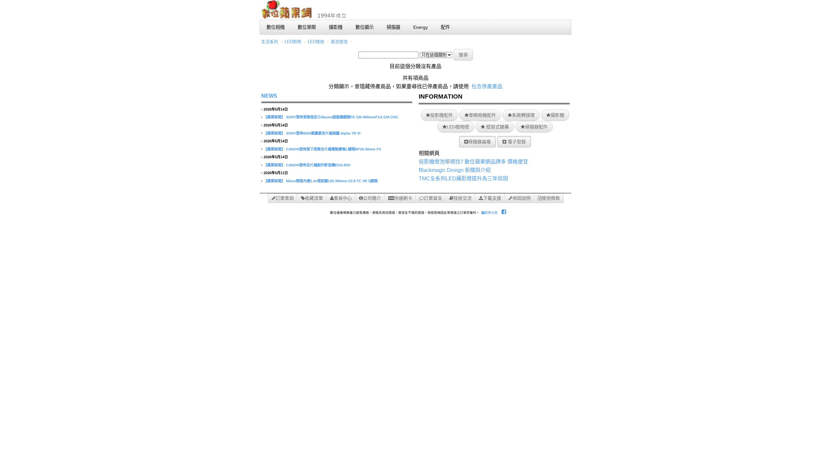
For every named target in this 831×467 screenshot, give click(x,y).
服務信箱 (491, 212)
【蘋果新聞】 (274, 117)
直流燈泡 (339, 42)
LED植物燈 (458, 126)
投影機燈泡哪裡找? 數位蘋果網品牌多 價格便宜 (473, 161)
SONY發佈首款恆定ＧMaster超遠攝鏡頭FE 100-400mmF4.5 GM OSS (342, 117)
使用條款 (551, 198)
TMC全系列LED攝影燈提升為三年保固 (463, 178)
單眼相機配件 (482, 115)
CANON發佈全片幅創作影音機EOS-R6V (318, 165)
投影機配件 (441, 115)
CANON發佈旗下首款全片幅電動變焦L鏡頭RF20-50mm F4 (333, 149)
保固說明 (522, 198)
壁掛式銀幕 (497, 126)
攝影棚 (557, 115)
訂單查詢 (285, 198)
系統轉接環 (523, 115)
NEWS (269, 96)
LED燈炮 (316, 42)
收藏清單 (314, 198)
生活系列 (269, 42)
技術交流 (462, 198)
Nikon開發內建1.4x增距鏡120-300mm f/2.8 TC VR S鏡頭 (332, 181)
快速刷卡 (403, 198)
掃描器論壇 (479, 141)
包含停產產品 (486, 86)
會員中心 (343, 198)
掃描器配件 (536, 126)
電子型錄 (516, 141)
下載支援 (492, 198)
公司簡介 (372, 198)
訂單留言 (433, 198)
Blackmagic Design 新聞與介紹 (455, 170)
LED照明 (293, 42)
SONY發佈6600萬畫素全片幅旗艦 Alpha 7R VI (323, 133)
